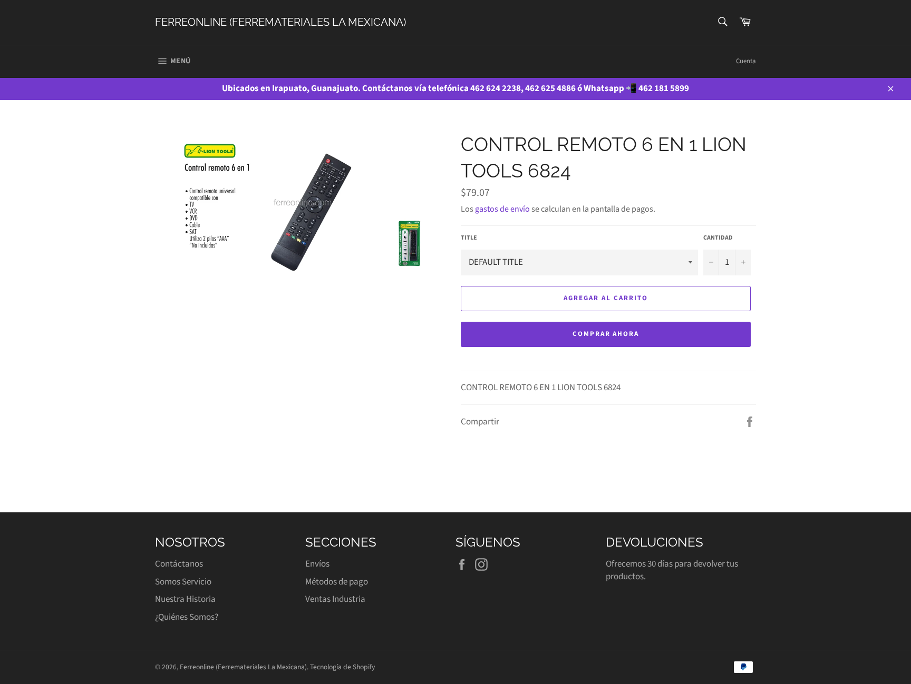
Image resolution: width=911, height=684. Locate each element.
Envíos (317, 564)
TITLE (469, 238)
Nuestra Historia (185, 599)
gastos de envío (502, 209)
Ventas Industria (335, 599)
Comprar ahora (606, 334)
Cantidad (718, 238)
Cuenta (746, 61)
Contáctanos (179, 564)
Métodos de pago (336, 582)
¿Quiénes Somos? (186, 617)
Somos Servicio (183, 582)
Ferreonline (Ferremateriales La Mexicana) (280, 22)
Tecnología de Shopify (342, 667)
